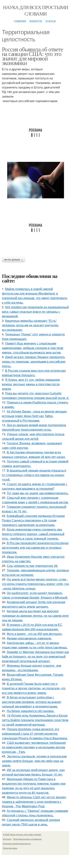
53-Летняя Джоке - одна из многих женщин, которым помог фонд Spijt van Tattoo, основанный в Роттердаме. (34, 416)
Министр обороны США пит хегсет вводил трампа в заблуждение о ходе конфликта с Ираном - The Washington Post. (34, 801)
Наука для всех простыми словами (35, 10)
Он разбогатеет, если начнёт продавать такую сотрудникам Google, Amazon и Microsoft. (35, 595)
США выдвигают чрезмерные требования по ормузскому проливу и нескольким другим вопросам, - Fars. (34, 747)
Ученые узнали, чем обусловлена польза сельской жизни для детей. (33, 436)
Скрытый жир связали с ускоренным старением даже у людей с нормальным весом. (35, 499)
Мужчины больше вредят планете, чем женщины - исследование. (31, 667)
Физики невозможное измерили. (29, 638)
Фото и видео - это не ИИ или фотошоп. (34, 634)
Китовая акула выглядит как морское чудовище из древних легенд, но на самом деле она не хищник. (35, 615)
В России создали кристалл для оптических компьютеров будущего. (34, 372)
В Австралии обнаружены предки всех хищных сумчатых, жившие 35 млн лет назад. (34, 454)
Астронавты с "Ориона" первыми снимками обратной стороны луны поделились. (35, 812)
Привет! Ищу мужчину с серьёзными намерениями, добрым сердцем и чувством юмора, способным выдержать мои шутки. (32, 348)
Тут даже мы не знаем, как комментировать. (38, 493)
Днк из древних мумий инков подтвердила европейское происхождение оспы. (34, 427)
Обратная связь (10, 848)
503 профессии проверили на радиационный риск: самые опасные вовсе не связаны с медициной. (35, 311)
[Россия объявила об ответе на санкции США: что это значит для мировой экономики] (35, 180)
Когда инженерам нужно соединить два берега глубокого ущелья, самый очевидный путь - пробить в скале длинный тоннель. (33, 534)
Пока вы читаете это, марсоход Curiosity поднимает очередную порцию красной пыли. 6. (35, 395)
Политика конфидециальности (17, 843)
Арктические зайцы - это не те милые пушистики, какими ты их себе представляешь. (35, 645)
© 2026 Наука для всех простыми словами (22, 834)
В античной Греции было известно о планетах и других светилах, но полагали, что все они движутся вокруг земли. (34, 688)
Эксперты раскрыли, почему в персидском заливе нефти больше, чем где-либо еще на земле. (34, 760)
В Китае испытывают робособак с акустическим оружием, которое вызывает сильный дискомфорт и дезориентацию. (31, 701)
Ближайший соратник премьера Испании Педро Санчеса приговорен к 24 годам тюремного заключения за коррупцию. (33, 520)
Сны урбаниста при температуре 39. (32, 565)
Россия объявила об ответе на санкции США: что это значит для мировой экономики (32, 56)
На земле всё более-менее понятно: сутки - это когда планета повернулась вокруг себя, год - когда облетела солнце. (35, 583)
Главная (20, 21)
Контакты (7, 839)
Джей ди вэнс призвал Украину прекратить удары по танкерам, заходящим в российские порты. (34, 361)
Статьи (50, 21)
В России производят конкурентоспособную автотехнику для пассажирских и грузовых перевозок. (35, 547)
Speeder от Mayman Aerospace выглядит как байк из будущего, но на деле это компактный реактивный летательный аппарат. (35, 656)
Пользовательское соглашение (27, 839)
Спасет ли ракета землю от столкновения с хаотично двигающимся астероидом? (34, 486)
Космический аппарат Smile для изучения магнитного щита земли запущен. (33, 604)
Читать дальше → (13, 259)
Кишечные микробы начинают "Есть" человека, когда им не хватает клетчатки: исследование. (30, 325)
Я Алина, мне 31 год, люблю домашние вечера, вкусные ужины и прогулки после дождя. (31, 384)
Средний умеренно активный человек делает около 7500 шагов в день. (31, 822)
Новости (35, 21)
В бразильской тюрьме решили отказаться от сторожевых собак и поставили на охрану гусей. (34, 475)
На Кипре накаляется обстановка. (30, 711)
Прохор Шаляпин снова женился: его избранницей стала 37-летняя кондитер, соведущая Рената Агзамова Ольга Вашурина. (35, 733)
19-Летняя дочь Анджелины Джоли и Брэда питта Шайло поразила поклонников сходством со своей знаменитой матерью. (35, 720)
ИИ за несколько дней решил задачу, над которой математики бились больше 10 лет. (33, 772)
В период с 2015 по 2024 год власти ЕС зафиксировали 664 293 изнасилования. (32, 626)
